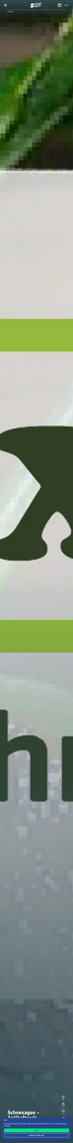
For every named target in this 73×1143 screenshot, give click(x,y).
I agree (36, 1130)
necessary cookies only (36, 1135)
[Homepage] (36, 5)
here (8, 1126)
